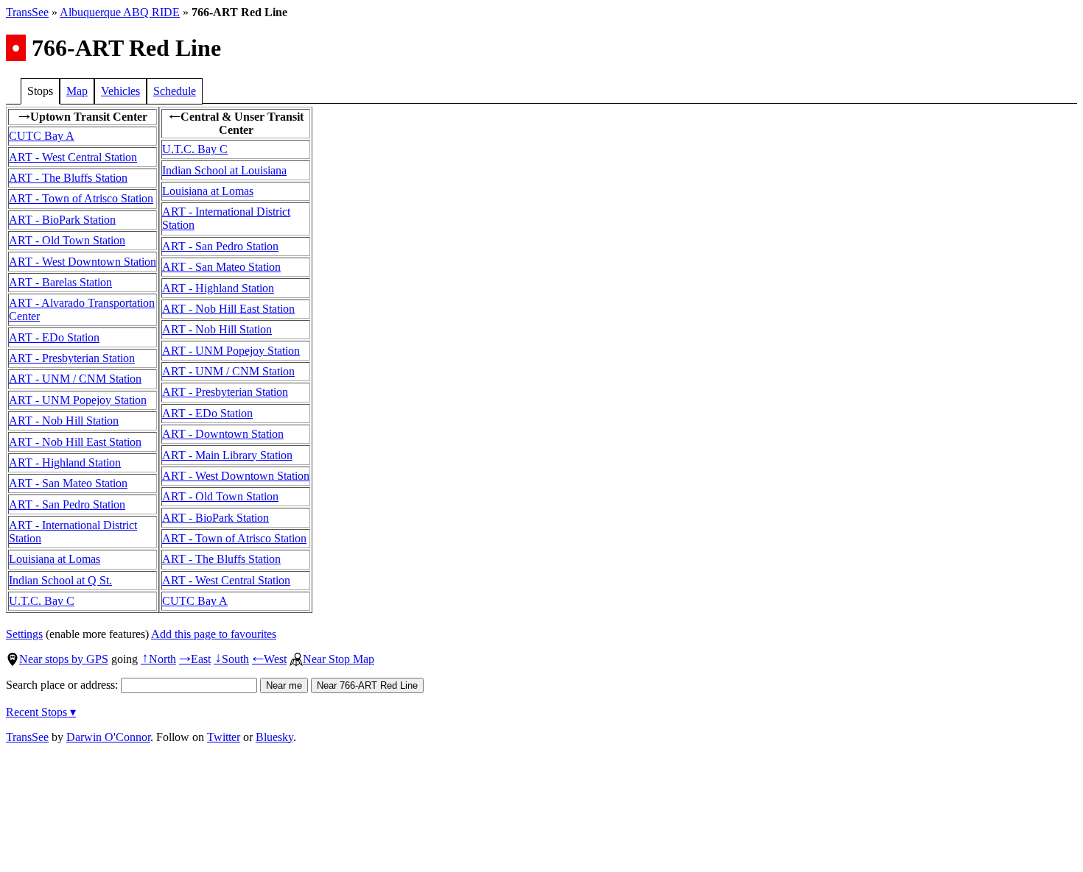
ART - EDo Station (54, 337)
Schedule (174, 91)
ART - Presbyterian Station (72, 358)
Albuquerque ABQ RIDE (120, 12)
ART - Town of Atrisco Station (81, 198)
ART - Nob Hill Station (64, 420)
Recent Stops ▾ (41, 712)
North (158, 659)
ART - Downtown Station (223, 434)
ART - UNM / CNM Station (75, 378)
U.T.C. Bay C (41, 601)
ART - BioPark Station (62, 219)
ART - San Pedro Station (67, 504)
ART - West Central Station (73, 157)
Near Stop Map (338, 659)
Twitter (223, 737)
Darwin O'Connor (108, 737)
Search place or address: (63, 684)
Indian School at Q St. (60, 580)
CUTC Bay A (41, 136)
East (195, 659)
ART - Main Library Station (227, 455)
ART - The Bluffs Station (68, 177)
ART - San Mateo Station (68, 483)
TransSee (27, 12)
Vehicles (120, 91)
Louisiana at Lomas (54, 559)
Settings (24, 634)
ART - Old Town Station (67, 240)
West (269, 659)
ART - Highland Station (65, 462)
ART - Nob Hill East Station (75, 442)
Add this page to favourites (213, 634)
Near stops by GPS (63, 659)
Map (77, 91)
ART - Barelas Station (60, 282)
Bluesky (274, 737)
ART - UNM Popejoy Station (78, 400)
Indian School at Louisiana (224, 170)
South (231, 659)
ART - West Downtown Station (82, 261)
